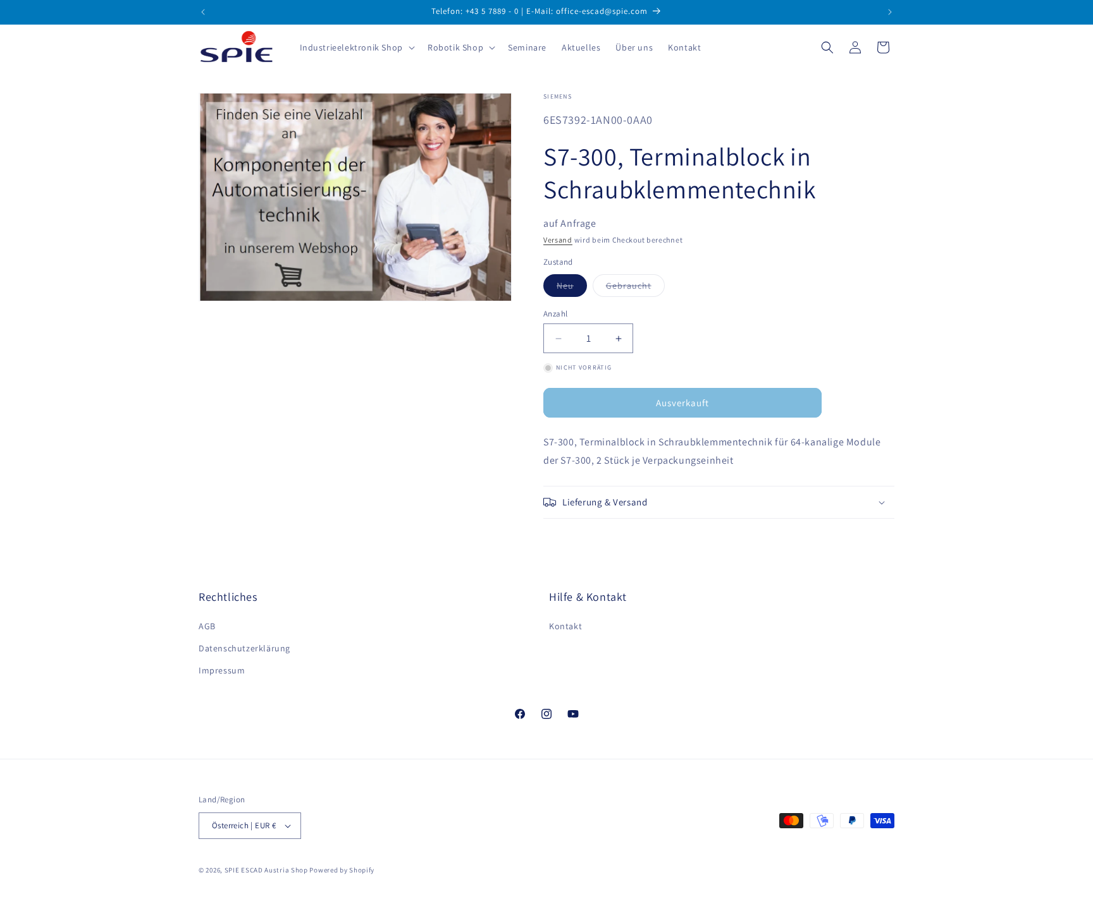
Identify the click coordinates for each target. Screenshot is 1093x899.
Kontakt (565, 626)
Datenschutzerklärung (244, 648)
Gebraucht (635, 288)
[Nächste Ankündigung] (890, 12)
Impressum (222, 670)
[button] (356, 47)
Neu (572, 288)
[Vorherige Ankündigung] (203, 12)
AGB (207, 626)
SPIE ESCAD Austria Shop (266, 870)
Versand (557, 239)
